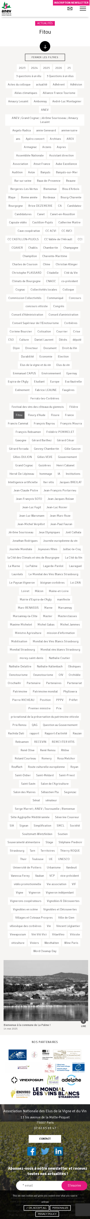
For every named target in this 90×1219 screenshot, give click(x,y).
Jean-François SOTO (29, 499)
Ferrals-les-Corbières (44, 398)
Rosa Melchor (66, 758)
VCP (52, 876)
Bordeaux (49, 197)
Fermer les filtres (45, 57)
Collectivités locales (44, 289)
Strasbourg (17, 850)
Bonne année (29, 197)
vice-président (69, 876)
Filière (73, 407)
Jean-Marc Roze (60, 515)
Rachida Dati (16, 733)
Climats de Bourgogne (26, 281)
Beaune (71, 181)
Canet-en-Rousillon (62, 214)
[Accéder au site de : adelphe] (71, 1080)
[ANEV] (6, 8)
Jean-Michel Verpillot (31, 524)
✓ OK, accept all (36, 1208)
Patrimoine (20, 691)
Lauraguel (75, 566)
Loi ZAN (75, 582)
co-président (69, 281)
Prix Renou (19, 725)
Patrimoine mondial (45, 691)
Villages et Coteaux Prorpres (34, 917)
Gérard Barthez (41, 440)
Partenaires (54, 683)
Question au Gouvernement (60, 725)
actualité (41, 84)
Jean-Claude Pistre (26, 490)
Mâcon (39, 591)
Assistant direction (61, 155)
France (69, 415)
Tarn (32, 850)
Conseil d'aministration (63, 314)
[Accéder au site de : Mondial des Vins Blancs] (56, 1092)
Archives (55, 139)
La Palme (31, 566)
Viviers (34, 943)
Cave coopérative (29, 231)
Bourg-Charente (70, 197)
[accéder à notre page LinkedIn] (58, 1151)
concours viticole (37, 306)
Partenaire (34, 683)
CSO (11, 339)
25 (69, 68)
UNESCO (64, 859)
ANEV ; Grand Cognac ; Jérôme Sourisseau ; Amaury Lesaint (45, 120)
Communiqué (55, 298)
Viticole (75, 934)
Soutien (63, 834)
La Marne (14, 566)
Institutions (73, 474)
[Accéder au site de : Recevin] (18, 1055)
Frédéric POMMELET (60, 432)
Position (45, 700)
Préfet (73, 700)
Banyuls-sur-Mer (67, 172)
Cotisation (44, 331)
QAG (34, 725)
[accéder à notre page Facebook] (31, 1151)
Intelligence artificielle (23, 482)
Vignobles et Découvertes (60, 909)
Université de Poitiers (27, 867)
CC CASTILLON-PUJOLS (23, 239)
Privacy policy (47, 1214)
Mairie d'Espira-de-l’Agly (36, 599)
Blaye (11, 197)
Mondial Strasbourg (22, 649)
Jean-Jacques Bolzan (61, 499)
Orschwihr (14, 683)
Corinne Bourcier (21, 331)
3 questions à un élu (28, 76)
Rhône (65, 750)
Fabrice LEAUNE (46, 390)
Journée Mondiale (20, 549)
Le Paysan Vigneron (22, 582)
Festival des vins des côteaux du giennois (38, 407)
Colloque (68, 289)
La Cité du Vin (73, 557)
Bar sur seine (22, 181)
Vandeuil (71, 867)
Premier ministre (39, 708)
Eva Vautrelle (73, 381)
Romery (46, 758)
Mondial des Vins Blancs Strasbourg (55, 641)
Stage (49, 842)
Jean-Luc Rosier (56, 507)
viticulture (17, 943)
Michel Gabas (46, 624)
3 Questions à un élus (60, 76)
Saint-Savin (28, 784)
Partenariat (74, 683)
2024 (34, 68)
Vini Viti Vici (39, 934)
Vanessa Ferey (20, 876)
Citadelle (53, 273)
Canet (41, 214)
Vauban (39, 876)
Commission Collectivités (24, 298)
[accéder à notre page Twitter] (45, 1151)
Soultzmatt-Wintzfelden (37, 834)
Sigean (23, 825)
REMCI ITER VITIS (63, 742)
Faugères (68, 390)
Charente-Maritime (54, 256)
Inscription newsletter (71, 2)
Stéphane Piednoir (70, 842)
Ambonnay (40, 101)
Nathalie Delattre (20, 666)
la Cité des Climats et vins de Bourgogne (33, 557)
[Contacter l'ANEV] (69, 8)
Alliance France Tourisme (59, 93)
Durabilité (27, 356)
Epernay (71, 373)
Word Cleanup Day (45, 951)
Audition (17, 172)
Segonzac (70, 792)
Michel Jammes (70, 624)
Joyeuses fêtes (47, 549)
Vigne (19, 892)
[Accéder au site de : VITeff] (53, 1080)
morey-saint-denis (31, 658)
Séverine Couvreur (67, 817)
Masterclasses (67, 616)
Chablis (33, 247)
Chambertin (50, 247)
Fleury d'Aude (36, 415)
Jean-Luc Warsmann (31, 515)
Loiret (25, 591)
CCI (80, 239)
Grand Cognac (24, 465)
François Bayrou (44, 423)
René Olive (28, 750)
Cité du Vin (71, 273)
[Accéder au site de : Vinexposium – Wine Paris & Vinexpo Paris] (27, 1080)
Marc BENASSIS (28, 608)
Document (50, 348)
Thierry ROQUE (70, 850)
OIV (61, 675)
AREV (70, 139)
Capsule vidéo (18, 222)
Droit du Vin (69, 348)
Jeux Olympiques (49, 532)
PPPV (59, 700)
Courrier (62, 331)
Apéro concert (35, 139)
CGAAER (17, 247)
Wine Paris (71, 943)
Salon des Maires (24, 792)
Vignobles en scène (25, 909)
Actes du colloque (19, 84)
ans (18, 139)
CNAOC (51, 281)
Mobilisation (19, 641)
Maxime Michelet (21, 624)
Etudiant (39, 381)
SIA (12, 825)
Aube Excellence (66, 164)
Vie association (56, 884)
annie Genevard (46, 130)
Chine (46, 264)
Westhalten (51, 943)
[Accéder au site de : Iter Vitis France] (65, 1067)
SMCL (60, 825)
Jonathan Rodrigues (25, 541)
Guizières (45, 465)
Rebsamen (22, 742)
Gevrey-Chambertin (46, 449)
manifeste (63, 599)
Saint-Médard (45, 775)
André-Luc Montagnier (66, 101)
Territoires (48, 850)
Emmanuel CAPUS (24, 373)
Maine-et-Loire (59, 591)
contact (45, 1138)
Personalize (60, 1208)
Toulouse (38, 859)
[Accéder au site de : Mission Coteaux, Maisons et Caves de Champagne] (61, 1055)
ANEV (45, 110)
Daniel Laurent (43, 339)
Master (47, 616)
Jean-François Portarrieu (60, 490)
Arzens (46, 147)
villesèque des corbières (25, 926)
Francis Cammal (18, 423)
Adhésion (76, 84)
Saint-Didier (23, 775)
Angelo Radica (21, 130)
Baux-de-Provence (48, 181)
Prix (58, 708)
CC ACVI (50, 231)
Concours (75, 298)
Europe (54, 381)
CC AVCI (67, 231)
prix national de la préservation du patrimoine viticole (45, 717)
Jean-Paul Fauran (61, 524)
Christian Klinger (67, 264)
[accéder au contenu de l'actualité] (46, 990)
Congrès (58, 306)
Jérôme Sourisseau (20, 532)
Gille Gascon (72, 449)
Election (63, 356)
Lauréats (17, 574)
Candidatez (74, 206)
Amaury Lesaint (18, 101)
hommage (46, 474)
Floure (55, 415)
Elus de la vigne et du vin (35, 365)
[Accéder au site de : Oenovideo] (20, 1092)
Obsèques (74, 666)
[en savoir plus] (45, 46)
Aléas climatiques (25, 93)
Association (20, 164)
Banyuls (45, 172)
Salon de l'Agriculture (55, 784)
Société (75, 825)
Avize (31, 172)
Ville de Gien (66, 917)
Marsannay (65, 608)
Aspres (61, 147)
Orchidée (75, 675)
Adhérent (59, 84)
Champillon (30, 256)
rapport (34, 733)
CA (60, 206)
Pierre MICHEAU (23, 700)
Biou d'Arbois (70, 189)
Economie (45, 356)
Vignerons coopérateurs (25, 901)
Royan (74, 767)
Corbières (70, 323)
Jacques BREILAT (70, 482)
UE (51, 859)
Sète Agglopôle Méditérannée (30, 817)
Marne (48, 608)
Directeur (31, 348)
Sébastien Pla (50, 792)
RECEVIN (40, 742)
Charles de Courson (24, 264)
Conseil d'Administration (27, 314)
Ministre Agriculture (28, 633)
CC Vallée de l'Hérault (58, 239)
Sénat (36, 800)
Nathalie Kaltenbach (50, 666)
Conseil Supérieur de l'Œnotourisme (35, 323)
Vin (49, 926)
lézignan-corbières (52, 582)
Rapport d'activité (56, 733)
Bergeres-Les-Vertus (24, 189)
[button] (83, 9)
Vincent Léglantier (68, 926)
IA (59, 474)
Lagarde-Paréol (53, 566)
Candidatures (23, 214)
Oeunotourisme (43, 675)
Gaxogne (20, 440)
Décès (63, 339)
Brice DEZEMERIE (40, 206)
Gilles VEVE (45, 457)
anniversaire (69, 130)
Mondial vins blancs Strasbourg (60, 649)
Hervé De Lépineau (21, 474)
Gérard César (65, 440)
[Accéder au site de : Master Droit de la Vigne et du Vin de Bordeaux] (34, 1055)
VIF (74, 884)
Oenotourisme (18, 675)
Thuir (23, 859)
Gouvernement (67, 457)
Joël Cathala (73, 532)
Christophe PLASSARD (26, 273)
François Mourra (71, 423)
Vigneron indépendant (60, 892)
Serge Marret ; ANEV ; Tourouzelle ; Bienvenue (45, 809)
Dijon (16, 348)
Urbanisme (54, 867)
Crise (76, 331)
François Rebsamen (28, 432)
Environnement (51, 373)
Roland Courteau (25, 758)
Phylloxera (70, 691)
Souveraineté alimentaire (24, 842)
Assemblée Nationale (30, 155)
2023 (22, 68)
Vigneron (34, 892)
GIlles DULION (22, 457)
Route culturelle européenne (46, 767)
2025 (46, 68)
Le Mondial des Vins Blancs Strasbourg (53, 574)
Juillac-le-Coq (72, 549)
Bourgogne (15, 206)
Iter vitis (48, 482)
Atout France (41, 164)
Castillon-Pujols (42, 222)
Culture (24, 339)
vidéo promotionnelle (27, 884)
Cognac (20, 289)
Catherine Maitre (69, 222)
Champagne (70, 247)
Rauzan (77, 733)
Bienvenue (50, 189)
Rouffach (16, 767)
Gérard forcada (18, 449)
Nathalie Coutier (59, 658)
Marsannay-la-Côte (25, 616)
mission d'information (61, 633)
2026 (58, 68)
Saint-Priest (67, 775)
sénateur (51, 800)
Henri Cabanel (65, 465)
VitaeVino (58, 934)
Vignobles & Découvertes (63, 901)
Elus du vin (63, 365)
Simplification (42, 825)
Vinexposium (18, 934)
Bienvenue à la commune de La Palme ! (27, 1025)
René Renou (47, 750)
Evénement (22, 390)
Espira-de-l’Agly (18, 381)
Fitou (19, 415)
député (77, 339)
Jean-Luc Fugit (31, 507)
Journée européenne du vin (60, 541)
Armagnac (30, 147)
